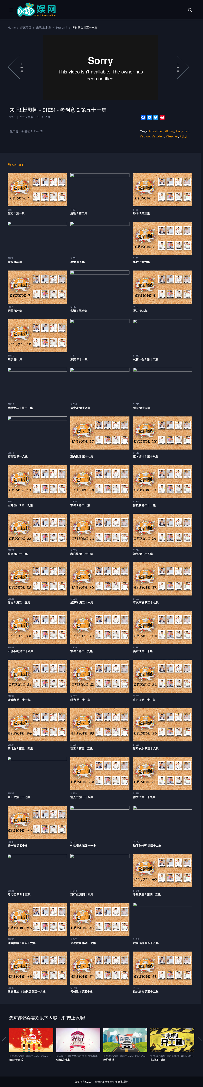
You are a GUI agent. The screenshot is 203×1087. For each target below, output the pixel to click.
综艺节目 (25, 27)
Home (11, 27)
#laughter (182, 131)
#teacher (172, 136)
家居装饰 (161, 1055)
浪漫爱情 (71, 1055)
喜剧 (11, 1055)
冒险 (152, 1055)
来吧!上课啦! (43, 27)
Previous (4, 1041)
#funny (169, 131)
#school (145, 136)
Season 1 (61, 27)
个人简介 (61, 1055)
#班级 (184, 136)
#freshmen (156, 131)
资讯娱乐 (30, 1055)
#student (158, 136)
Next (199, 1041)
